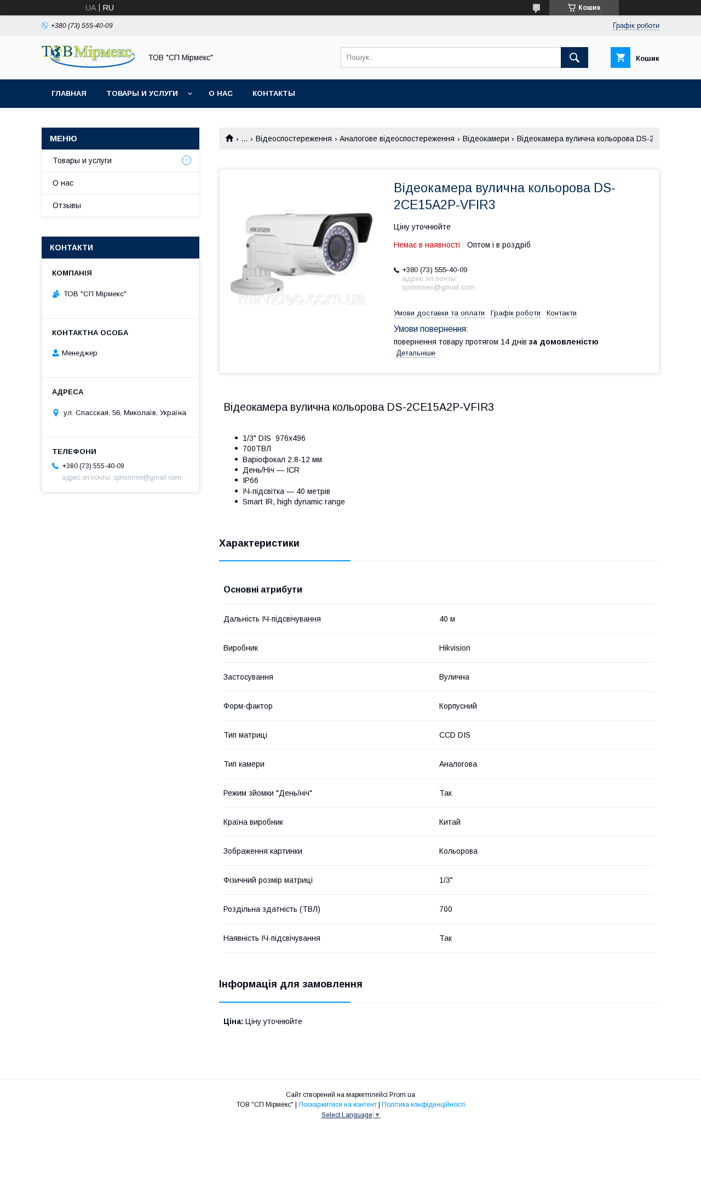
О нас (221, 93)
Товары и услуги (142, 93)
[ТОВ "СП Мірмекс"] (88, 65)
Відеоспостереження (294, 138)
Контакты (273, 93)
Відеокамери (486, 138)
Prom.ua (402, 1095)
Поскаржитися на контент (337, 1104)
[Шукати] (574, 57)
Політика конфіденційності (423, 1104)
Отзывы (67, 205)
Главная (69, 93)
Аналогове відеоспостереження (397, 138)
